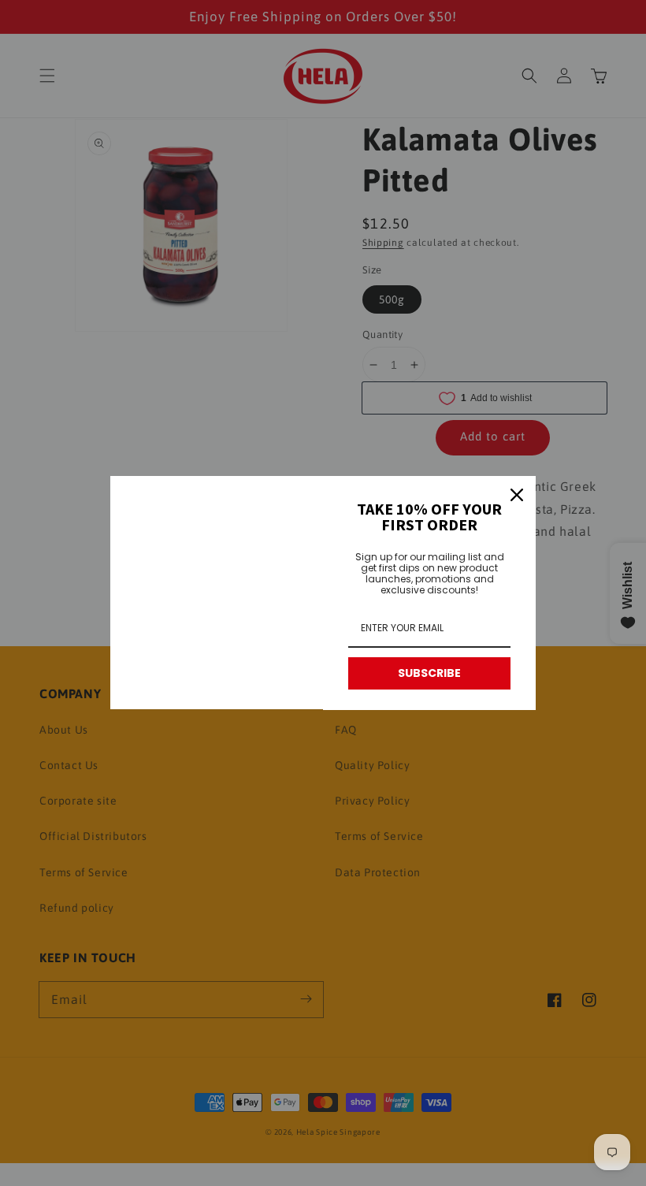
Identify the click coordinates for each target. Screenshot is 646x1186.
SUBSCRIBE (429, 673)
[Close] (517, 495)
